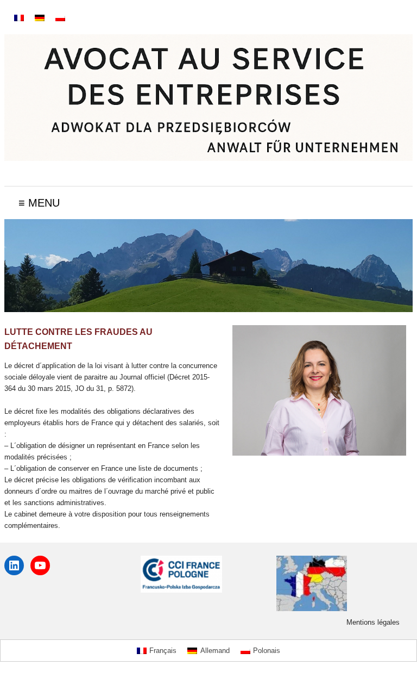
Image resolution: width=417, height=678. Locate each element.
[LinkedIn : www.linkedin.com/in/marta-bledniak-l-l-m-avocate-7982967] (14, 565)
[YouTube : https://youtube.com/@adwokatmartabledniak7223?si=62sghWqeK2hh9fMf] (40, 565)
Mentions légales (373, 622)
